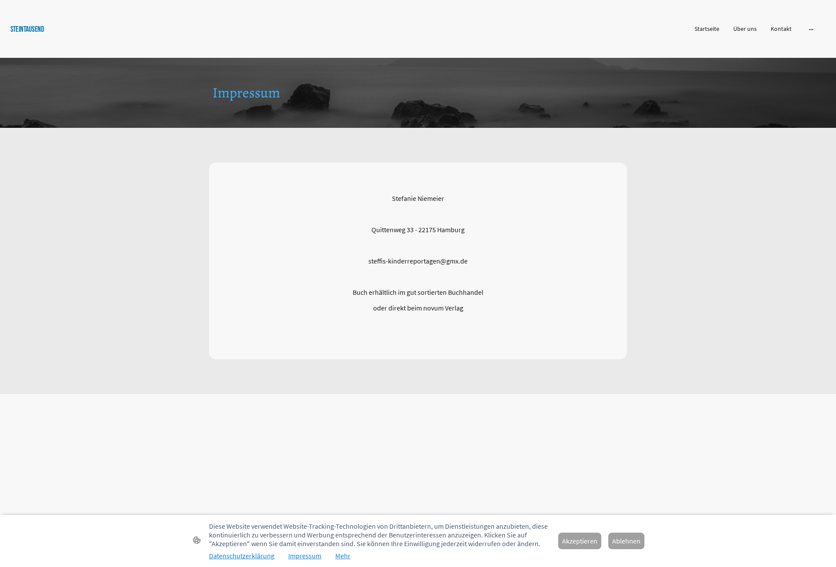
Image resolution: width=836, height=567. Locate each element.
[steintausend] (143, 46)
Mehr (343, 555)
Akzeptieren (579, 541)
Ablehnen (626, 541)
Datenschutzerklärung (241, 555)
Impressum (304, 555)
